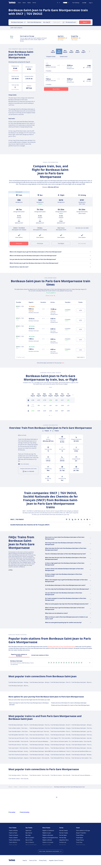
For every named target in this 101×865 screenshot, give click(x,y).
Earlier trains (21, 357)
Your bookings (75, 2)
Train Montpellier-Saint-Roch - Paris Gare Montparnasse (24, 735)
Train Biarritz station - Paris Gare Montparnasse (63, 775)
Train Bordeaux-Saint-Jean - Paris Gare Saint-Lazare (85, 735)
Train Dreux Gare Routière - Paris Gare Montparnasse (65, 731)
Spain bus (28, 830)
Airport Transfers (81, 833)
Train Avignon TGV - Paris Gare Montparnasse (63, 738)
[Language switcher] (66, 3)
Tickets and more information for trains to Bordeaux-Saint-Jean (68, 703)
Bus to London (30, 837)
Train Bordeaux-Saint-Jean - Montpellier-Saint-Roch (44, 744)
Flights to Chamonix (48, 830)
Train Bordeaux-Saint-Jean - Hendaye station (21, 682)
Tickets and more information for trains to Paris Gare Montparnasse (70, 705)
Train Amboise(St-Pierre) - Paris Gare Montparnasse (64, 758)
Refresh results (49, 295)
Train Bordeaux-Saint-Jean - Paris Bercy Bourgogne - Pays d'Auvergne (69, 735)
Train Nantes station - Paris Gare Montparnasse (43, 758)
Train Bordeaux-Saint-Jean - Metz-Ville (60, 748)
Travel (78, 828)
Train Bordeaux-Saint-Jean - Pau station (61, 744)
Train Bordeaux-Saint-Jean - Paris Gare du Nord (43, 728)
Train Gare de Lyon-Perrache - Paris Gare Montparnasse (24, 738)
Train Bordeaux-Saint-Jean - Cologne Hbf (61, 728)
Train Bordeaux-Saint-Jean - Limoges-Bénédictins (43, 754)
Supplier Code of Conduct (56, 860)
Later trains (80, 357)
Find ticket (15, 70)
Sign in (90, 2)
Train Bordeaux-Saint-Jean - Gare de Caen (82, 738)
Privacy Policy (43, 860)
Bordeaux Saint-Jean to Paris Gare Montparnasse (61, 646)
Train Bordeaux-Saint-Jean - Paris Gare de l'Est (42, 725)
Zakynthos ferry (64, 840)
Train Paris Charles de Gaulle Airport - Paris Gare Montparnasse (26, 754)
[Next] (89, 51)
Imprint (25, 860)
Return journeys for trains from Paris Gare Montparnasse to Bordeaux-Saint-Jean (29, 703)
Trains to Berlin (13, 837)
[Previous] (28, 395)
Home (10, 787)
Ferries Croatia (63, 833)
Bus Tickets (29, 828)
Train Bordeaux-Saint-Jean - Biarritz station (20, 685)
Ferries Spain (63, 835)
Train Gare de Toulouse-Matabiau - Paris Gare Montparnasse (46, 741)
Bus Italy (28, 835)
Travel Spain (79, 837)
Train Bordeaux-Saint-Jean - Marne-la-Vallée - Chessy (85, 682)
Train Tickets (12, 828)
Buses (24, 2)
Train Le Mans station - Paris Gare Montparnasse (22, 728)
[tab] (51, 56)
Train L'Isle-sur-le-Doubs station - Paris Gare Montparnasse (66, 741)
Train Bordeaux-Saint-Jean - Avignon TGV (20, 758)
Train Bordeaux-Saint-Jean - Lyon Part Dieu (83, 731)
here (63, 363)
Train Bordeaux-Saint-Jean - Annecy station (20, 751)
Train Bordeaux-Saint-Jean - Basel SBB (40, 751)
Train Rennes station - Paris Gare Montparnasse (84, 741)
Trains (19, 2)
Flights (29, 2)
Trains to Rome (13, 830)
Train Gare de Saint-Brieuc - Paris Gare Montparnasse (44, 735)
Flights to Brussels (47, 835)
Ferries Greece (63, 830)
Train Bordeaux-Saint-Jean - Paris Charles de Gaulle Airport (66, 682)
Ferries (34, 2)
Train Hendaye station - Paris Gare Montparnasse (22, 775)
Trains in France (23, 787)
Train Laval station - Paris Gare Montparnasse (21, 748)
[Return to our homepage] (13, 2)
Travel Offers (80, 835)
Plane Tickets (46, 828)
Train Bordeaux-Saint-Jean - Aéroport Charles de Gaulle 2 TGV (47, 682)
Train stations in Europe (83, 830)
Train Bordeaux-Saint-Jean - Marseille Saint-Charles (64, 754)
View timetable (15, 89)
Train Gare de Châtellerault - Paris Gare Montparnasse (65, 751)
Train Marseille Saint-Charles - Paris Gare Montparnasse (45, 738)
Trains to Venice (13, 835)
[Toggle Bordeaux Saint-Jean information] (90, 663)
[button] (47, 22)
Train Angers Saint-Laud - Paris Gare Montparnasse (44, 731)
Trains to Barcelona (14, 840)
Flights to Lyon (46, 833)
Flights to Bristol (47, 840)
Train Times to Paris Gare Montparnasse (41, 787)
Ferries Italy (62, 837)
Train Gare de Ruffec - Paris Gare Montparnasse (22, 741)
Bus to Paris (29, 840)
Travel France (80, 840)
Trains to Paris (13, 833)
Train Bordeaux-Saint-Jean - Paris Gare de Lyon (84, 728)
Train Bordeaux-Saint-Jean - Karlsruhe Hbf (41, 748)
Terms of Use (33, 860)
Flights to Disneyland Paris (50, 837)
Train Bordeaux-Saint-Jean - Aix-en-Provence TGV (63, 725)
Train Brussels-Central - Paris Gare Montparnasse (22, 744)
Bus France (29, 833)
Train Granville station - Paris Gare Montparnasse (22, 731)
